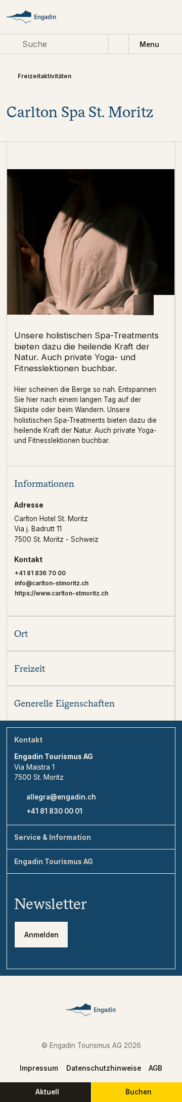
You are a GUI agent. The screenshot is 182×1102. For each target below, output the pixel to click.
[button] (90, 483)
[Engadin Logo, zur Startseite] (39, 17)
